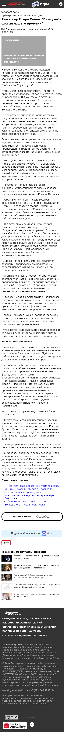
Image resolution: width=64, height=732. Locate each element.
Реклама (8, 622)
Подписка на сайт (14, 631)
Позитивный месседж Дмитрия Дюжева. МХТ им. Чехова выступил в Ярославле (31, 487)
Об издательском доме (17, 618)
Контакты (35, 631)
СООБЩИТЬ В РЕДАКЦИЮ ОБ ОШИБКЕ (24, 635)
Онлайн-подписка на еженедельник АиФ (29, 627)
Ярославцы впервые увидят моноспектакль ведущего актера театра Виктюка (29, 495)
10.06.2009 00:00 (10, 12)
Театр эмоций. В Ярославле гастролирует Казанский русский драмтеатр (33, 576)
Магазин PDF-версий (29, 622)
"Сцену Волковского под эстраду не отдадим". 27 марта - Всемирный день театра (37, 585)
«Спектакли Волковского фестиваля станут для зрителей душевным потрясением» (36, 566)
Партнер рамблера (28, 717)
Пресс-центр (43, 618)
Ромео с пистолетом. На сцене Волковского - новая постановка (25, 503)
